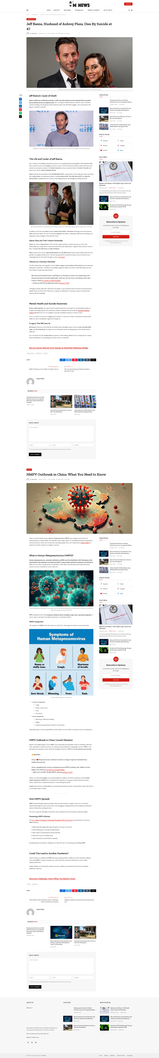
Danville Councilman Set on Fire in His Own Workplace (61, 411)
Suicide (45, 353)
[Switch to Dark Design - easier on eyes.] (129, 10)
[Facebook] (20, 99)
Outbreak (34, 884)
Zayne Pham (34, 33)
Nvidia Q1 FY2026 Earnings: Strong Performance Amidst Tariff (120, 205)
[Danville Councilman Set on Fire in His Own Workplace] (61, 401)
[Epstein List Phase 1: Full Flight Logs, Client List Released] (115, 171)
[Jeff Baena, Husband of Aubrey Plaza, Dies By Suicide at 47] (79, 62)
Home (49, 10)
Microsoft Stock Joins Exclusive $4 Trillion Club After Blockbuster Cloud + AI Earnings (120, 109)
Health (29, 469)
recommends (52, 820)
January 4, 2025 (64, 283)
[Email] (20, 116)
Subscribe (128, 4)
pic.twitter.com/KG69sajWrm (51, 280)
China (28, 884)
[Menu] (27, 10)
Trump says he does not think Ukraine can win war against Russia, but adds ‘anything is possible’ (35, 399)
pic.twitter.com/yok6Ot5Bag (55, 770)
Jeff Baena (38, 353)
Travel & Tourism (93, 10)
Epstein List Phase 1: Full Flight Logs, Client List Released (115, 184)
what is (85, 543)
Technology (79, 10)
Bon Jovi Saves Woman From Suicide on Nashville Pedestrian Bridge (58, 348)
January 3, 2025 (67, 772)
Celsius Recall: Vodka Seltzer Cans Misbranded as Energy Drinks (84, 411)
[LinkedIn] (20, 106)
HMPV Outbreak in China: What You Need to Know (43, 369)
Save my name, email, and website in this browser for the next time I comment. (51, 449)
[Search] (131, 10)
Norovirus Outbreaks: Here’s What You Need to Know (52, 878)
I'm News (44, 1055)
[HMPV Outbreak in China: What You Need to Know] (79, 508)
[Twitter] (20, 102)
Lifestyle (56, 10)
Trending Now (31, 19)
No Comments (52, 33)
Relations (67, 10)
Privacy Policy (113, 242)
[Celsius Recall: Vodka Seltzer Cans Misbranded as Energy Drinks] (85, 401)
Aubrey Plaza (30, 353)
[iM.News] (79, 4)
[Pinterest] (20, 109)
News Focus (112, 187)
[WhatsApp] (20, 113)
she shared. (62, 257)
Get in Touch (108, 10)
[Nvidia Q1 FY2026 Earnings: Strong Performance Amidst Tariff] (103, 207)
